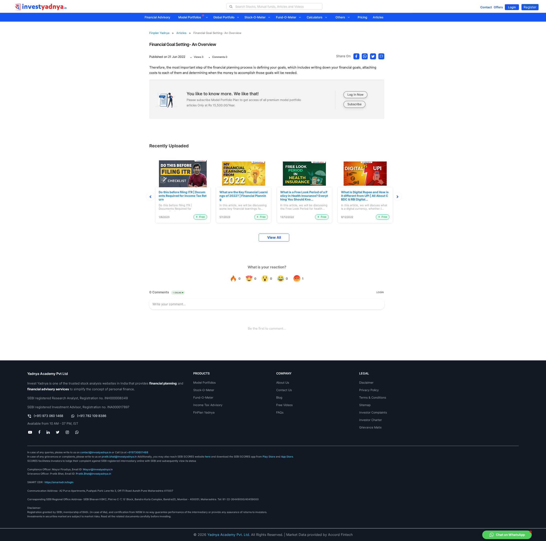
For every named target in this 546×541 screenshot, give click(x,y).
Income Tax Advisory (207, 405)
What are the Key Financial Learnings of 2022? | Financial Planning (243, 195)
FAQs (279, 412)
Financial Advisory (157, 17)
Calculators (316, 17)
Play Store (269, 456)
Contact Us (284, 390)
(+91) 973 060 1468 (48, 416)
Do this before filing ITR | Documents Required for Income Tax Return (182, 195)
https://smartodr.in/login (59, 482)
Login (512, 7)
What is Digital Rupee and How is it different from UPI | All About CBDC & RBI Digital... (365, 195)
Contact (486, 7)
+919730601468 (137, 452)
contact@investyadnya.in (95, 452)
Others (341, 17)
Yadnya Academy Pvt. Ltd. (228, 534)
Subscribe (354, 104)
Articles (378, 17)
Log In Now (355, 94)
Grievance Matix (370, 427)
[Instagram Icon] (67, 432)
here (208, 456)
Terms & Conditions (372, 397)
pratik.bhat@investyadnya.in (119, 456)
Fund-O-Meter (287, 17)
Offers (498, 7)
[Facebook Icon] (39, 432)
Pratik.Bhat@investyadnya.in (93, 473)
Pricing (362, 17)
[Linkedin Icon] (48, 432)
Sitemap (365, 405)
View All (274, 237)
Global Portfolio (225, 17)
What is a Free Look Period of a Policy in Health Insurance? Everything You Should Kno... (304, 195)
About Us (282, 382)
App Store (287, 456)
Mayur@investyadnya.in (98, 469)
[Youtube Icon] (30, 432)
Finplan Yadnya (159, 33)
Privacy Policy (369, 390)
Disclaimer (366, 382)
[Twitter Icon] (57, 432)
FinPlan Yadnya (204, 412)
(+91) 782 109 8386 (91, 416)
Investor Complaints (373, 412)
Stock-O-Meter (256, 17)
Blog (279, 397)
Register (530, 7)
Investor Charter (370, 420)
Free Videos (284, 405)
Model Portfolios (190, 17)
